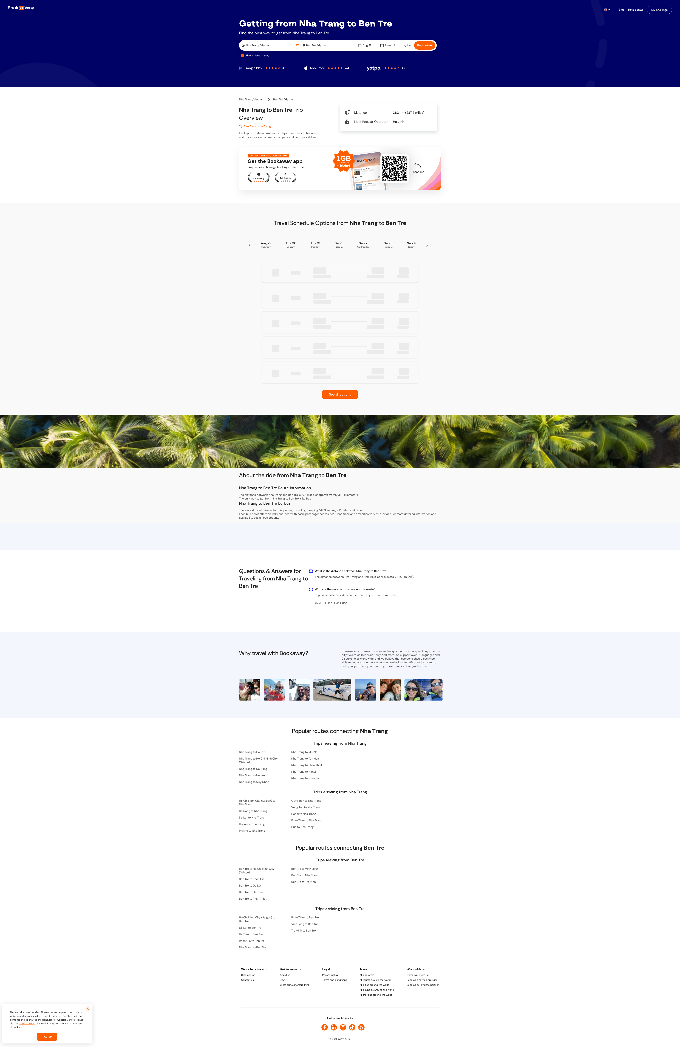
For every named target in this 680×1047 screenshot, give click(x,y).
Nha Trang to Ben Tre (252, 947)
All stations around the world (376, 994)
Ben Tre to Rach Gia (252, 879)
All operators (367, 975)
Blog (282, 979)
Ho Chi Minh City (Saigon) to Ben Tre (257, 919)
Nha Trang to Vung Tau (306, 778)
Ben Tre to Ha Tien (251, 892)
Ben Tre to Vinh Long (304, 869)
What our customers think (295, 984)
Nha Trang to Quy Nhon (254, 782)
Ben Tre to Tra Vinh (303, 882)
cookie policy (27, 1023)
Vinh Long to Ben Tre (304, 924)
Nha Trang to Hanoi (303, 772)
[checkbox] (242, 55)
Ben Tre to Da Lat (250, 885)
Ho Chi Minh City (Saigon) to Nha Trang (257, 802)
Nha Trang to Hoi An (252, 775)
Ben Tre (278, 99)
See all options (340, 394)
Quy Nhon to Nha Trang (306, 801)
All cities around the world (374, 984)
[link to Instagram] (343, 1027)
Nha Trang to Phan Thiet (306, 765)
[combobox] (267, 45)
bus (265, 518)
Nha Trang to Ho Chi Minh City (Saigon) (258, 760)
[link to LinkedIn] (334, 1027)
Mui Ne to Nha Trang (252, 830)
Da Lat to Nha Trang (252, 817)
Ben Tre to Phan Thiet (253, 899)
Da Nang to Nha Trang (253, 811)
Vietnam (258, 99)
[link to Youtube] (361, 1027)
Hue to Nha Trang (302, 827)
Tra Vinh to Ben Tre (303, 930)
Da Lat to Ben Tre (250, 928)
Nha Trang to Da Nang (253, 769)
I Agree (47, 1036)
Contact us (247, 979)
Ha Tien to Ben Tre (251, 934)
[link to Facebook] (324, 1027)
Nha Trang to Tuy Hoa (305, 758)
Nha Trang (245, 99)
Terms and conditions (334, 979)
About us (285, 975)
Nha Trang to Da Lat (252, 752)
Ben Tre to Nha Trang (304, 875)
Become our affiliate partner (423, 984)
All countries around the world (377, 989)
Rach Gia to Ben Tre (252, 941)
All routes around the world (375, 979)
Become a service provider (422, 979)
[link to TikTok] (352, 1027)
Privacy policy (330, 975)
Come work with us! (418, 975)
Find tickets (425, 45)
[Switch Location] (297, 45)
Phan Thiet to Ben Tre (305, 917)
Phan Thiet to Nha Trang (306, 820)
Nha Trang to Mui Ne (304, 752)
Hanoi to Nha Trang (303, 814)
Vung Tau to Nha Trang (306, 807)
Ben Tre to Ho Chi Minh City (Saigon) (256, 870)
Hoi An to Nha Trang (252, 824)
